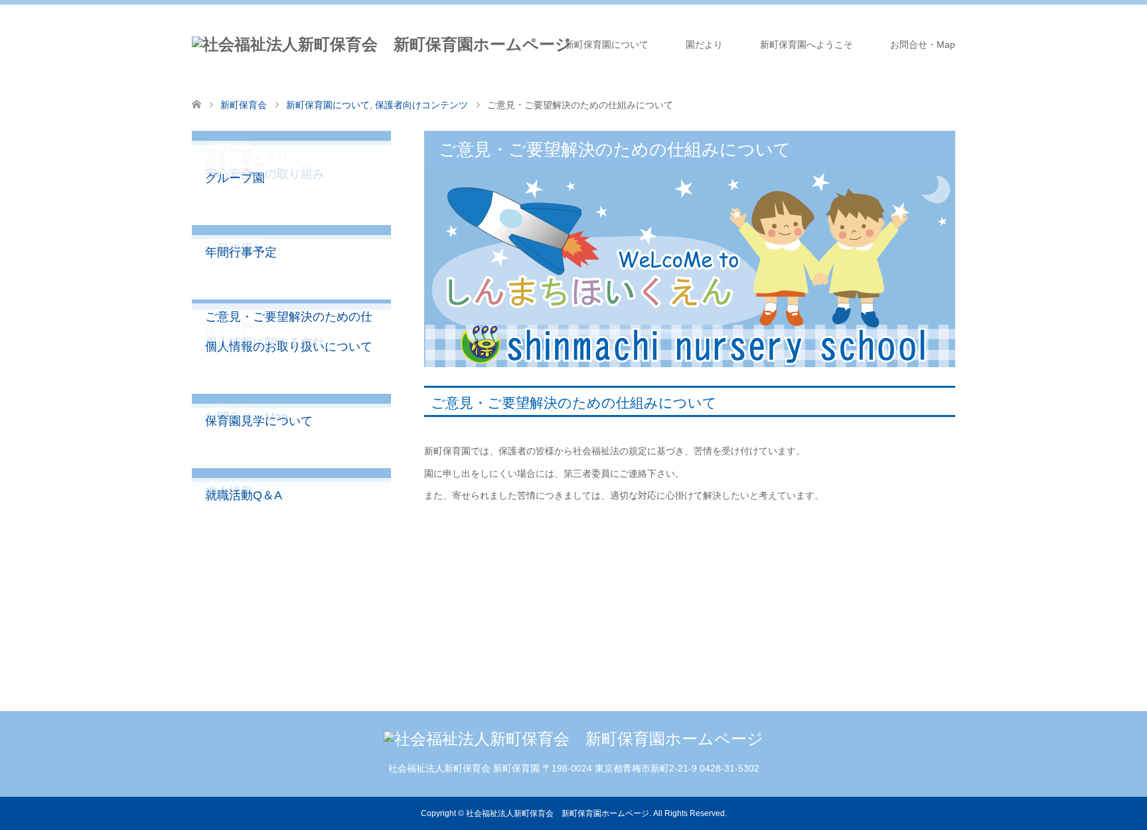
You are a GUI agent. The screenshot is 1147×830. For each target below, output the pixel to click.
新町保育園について (607, 44)
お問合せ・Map (922, 44)
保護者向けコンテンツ (421, 105)
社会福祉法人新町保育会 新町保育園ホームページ (557, 813)
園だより (704, 44)
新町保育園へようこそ (806, 44)
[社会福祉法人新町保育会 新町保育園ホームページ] (382, 44)
